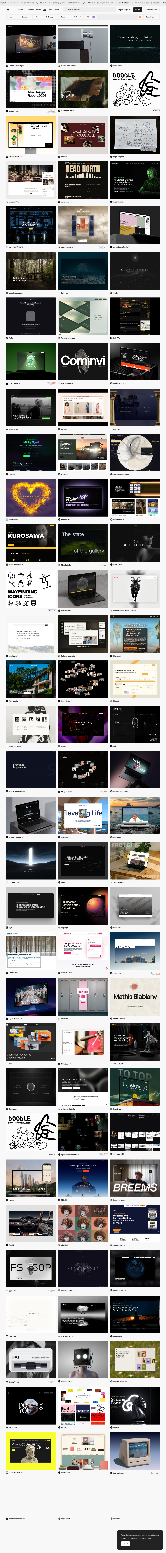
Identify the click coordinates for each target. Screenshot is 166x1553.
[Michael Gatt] (83, 1132)
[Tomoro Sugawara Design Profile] (83, 316)
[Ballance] (83, 1178)
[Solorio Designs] (135, 1223)
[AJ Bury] (31, 316)
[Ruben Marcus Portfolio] (135, 180)
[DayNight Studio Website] (83, 906)
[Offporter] (31, 724)
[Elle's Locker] (83, 997)
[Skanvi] (83, 1451)
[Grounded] (31, 271)
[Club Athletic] (31, 407)
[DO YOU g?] (31, 1406)
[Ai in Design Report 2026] (31, 89)
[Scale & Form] (135, 1406)
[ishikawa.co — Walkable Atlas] (31, 1314)
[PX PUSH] (135, 1451)
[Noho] (135, 1360)
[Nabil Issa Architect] (31, 1497)
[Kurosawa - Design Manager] (31, 543)
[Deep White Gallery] (83, 1314)
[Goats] (135, 589)
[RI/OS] (83, 634)
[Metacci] (83, 860)
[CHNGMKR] (135, 1268)
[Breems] (135, 1178)
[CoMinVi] (83, 361)
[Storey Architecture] (31, 679)
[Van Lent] (31, 1087)
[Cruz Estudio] (83, 589)
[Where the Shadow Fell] (135, 452)
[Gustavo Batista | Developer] (135, 271)
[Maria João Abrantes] (31, 906)
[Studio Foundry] (83, 1497)
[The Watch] (31, 1268)
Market (56, 10)
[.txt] (135, 225)
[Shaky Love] (31, 498)
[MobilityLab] (31, 634)
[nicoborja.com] (83, 1268)
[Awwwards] (8, 10)
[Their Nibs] (83, 407)
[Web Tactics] (83, 498)
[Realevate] (83, 815)
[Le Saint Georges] (31, 180)
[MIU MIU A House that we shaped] (83, 225)
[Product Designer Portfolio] (135, 679)
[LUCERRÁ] (31, 860)
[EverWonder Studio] (31, 997)
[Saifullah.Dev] (135, 724)
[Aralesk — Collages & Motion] (83, 1223)
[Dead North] (83, 180)
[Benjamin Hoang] (135, 361)
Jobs (50, 10)
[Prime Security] (31, 1451)
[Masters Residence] (31, 1178)
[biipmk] (31, 1042)
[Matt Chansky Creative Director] (135, 498)
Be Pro (137, 10)
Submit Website (151, 10)
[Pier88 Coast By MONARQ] (135, 815)
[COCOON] (83, 89)
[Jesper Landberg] (31, 44)
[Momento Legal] (135, 407)
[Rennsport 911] (31, 1223)
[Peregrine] (31, 225)
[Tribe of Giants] (135, 634)
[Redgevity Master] (135, 1497)
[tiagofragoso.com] (135, 135)
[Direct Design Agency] (31, 135)
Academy (41, 10)
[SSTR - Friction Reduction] (31, 1360)
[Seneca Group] (31, 951)
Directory (30, 10)
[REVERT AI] (135, 44)
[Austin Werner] (135, 1042)
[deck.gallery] (83, 1406)
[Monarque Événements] (83, 135)
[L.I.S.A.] (83, 1360)
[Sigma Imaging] (83, 44)
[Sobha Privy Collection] (135, 543)
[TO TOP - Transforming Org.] (135, 1087)
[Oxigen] (83, 271)
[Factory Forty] (135, 860)
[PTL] (83, 679)
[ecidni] (31, 769)
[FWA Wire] (135, 316)
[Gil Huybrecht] (135, 1132)
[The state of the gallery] (83, 543)
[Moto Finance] (31, 815)
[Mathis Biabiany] (135, 997)
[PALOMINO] (135, 769)
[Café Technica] (83, 1042)
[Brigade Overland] (83, 452)
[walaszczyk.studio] (83, 1087)
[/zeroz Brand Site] (31, 361)
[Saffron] (83, 724)
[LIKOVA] (135, 951)
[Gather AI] (135, 906)
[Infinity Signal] (31, 452)
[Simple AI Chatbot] (83, 951)
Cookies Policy (146, 1538)
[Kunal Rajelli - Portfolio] (135, 1314)
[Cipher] (83, 769)
